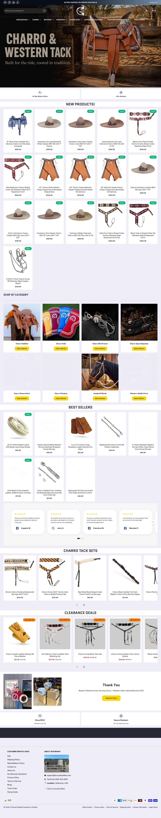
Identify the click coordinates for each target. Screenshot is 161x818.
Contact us (11, 767)
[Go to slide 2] (81, 538)
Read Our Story (111, 698)
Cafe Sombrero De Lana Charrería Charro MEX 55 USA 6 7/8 (111, 144)
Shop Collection (22, 348)
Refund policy (87, 807)
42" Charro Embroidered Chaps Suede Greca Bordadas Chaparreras (49, 189)
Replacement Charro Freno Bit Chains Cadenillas (112, 446)
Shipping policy (125, 807)
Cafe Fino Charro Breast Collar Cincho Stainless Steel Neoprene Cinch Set (111, 235)
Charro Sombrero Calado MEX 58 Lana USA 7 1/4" (142, 188)
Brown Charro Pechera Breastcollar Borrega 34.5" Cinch (20, 593)
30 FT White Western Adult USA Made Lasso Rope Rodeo (18, 446)
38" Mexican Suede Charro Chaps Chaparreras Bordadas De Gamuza (112, 189)
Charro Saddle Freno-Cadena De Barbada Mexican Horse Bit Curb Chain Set (49, 492)
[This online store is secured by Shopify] (8, 800)
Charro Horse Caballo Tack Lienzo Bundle (125, 655)
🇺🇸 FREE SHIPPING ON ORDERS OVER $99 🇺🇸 (80, 2)
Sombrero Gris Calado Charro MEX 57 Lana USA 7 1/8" (49, 234)
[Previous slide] (77, 605)
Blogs (9, 785)
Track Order (12, 788)
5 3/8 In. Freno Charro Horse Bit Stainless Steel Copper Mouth (18, 281)
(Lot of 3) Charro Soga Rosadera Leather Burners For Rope (80, 447)
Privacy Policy (13, 778)
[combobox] (22, 10)
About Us (11, 770)
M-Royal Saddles (16, 807)
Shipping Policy (13, 760)
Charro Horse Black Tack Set (90, 654)
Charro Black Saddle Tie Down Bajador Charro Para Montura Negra (125, 593)
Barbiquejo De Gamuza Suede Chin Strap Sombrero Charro (80, 491)
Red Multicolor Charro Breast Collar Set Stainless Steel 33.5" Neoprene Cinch (18, 189)
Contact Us (153, 2)
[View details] (80, 46)
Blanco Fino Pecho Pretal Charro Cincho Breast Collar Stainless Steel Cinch (143, 144)
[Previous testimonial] (8, 522)
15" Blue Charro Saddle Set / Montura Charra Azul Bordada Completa (18, 144)
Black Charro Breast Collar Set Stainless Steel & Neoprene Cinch (143, 235)
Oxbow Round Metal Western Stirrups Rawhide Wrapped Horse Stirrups (49, 447)
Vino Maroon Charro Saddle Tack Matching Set (55, 655)
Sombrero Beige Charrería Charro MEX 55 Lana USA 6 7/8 (80, 234)
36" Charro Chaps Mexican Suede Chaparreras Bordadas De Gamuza (80, 189)
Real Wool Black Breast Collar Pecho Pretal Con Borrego (90, 593)
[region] (80, 2)
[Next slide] (84, 605)
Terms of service (112, 807)
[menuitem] (23, 756)
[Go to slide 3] (83, 538)
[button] (153, 10)
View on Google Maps (56, 788)
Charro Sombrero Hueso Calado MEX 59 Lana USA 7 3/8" (18, 235)
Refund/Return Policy (16, 763)
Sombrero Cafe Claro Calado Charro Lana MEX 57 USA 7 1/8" (80, 144)
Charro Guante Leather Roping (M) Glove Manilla (20, 655)
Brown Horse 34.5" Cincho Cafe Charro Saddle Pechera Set (55, 593)
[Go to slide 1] (78, 538)
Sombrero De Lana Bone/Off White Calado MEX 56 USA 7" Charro (49, 144)
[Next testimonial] (153, 522)
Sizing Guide (12, 792)
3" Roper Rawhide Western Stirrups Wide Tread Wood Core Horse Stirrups (143, 447)
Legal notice (153, 807)
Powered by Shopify (30, 807)
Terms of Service (14, 781)
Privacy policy (99, 807)
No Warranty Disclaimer (17, 774)
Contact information (140, 807)
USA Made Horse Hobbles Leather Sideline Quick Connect (18, 491)
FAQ (9, 756)
